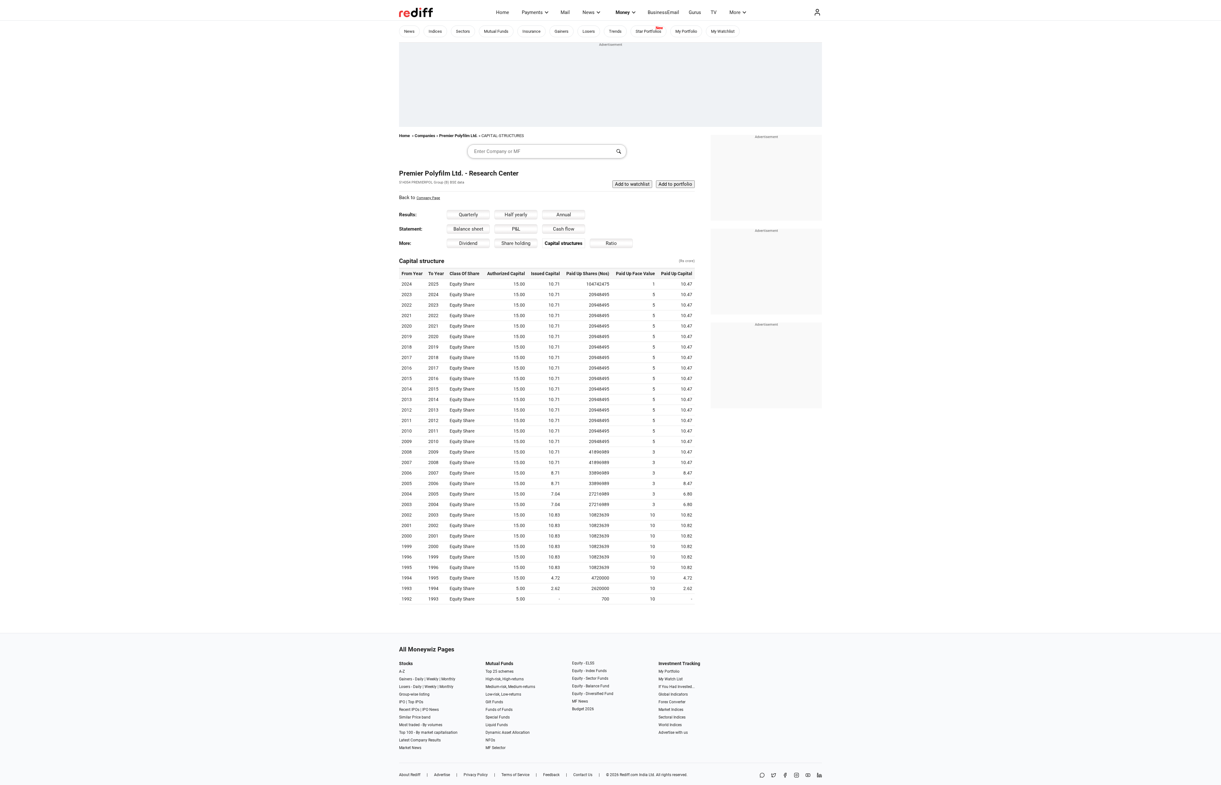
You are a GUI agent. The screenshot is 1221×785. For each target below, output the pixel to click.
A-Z (402, 671)
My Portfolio (686, 31)
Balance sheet (468, 229)
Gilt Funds (494, 702)
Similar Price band (415, 717)
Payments (532, 12)
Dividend (468, 243)
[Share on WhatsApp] (762, 776)
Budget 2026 (583, 709)
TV (714, 12)
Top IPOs (415, 702)
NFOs (490, 740)
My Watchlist (723, 31)
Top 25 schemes (500, 671)
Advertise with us (673, 732)
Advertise (442, 775)
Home (502, 12)
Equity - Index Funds (589, 671)
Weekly (432, 679)
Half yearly (516, 215)
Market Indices (671, 709)
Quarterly (468, 215)
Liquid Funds (497, 725)
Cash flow (563, 229)
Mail (565, 12)
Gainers (562, 31)
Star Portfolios (648, 31)
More (735, 12)
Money (623, 12)
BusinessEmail (663, 12)
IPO (402, 702)
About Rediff (409, 775)
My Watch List (671, 679)
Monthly (448, 679)
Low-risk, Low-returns (503, 694)
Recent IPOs (409, 709)
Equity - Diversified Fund (592, 693)
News (589, 12)
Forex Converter (672, 702)
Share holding (515, 243)
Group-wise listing (414, 694)
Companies (425, 135)
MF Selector (496, 748)
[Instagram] (796, 776)
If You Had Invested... (677, 686)
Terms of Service (515, 775)
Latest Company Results (420, 740)
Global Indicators (673, 694)
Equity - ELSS (583, 663)
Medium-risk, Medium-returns (510, 686)
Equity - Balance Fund (590, 686)
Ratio (611, 243)
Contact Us (582, 775)
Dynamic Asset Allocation (508, 732)
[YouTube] (808, 776)
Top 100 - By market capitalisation (428, 732)
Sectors (463, 31)
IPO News (430, 709)
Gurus (695, 12)
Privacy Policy (476, 775)
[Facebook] (785, 776)
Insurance (531, 31)
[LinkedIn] (819, 776)
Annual (563, 215)
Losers (589, 31)
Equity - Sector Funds (590, 678)
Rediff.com (629, 775)
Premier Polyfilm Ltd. (458, 135)
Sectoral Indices (672, 717)
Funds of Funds (499, 709)
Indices (435, 31)
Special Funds (498, 717)
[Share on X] (773, 776)
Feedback (551, 775)
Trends (615, 31)
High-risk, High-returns (505, 679)
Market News (410, 748)
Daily (419, 679)
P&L (516, 229)
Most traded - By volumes (420, 725)
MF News (580, 701)
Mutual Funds (496, 31)
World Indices (670, 725)
